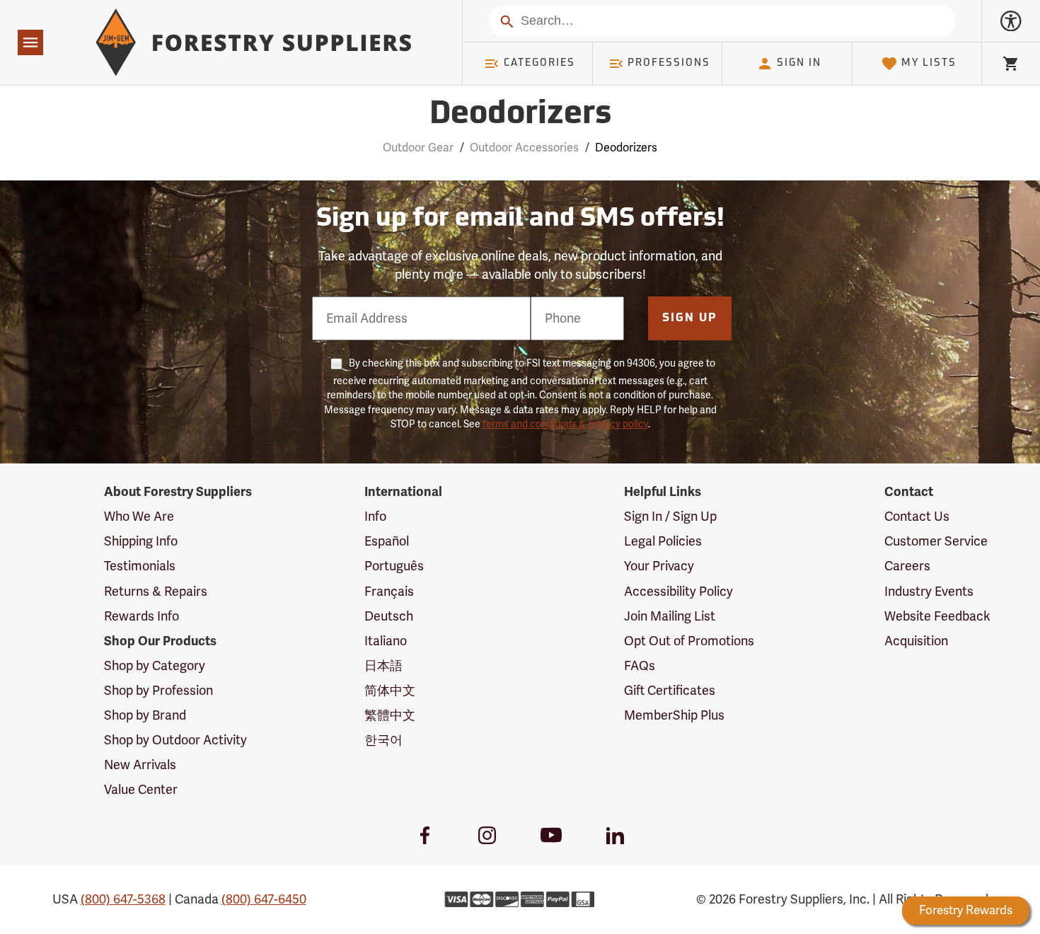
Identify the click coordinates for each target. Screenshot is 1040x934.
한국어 (383, 740)
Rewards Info (141, 616)
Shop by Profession (158, 690)
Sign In (799, 63)
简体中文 (389, 690)
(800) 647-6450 (263, 899)
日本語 (383, 666)
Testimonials (139, 566)
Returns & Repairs (155, 591)
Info (375, 516)
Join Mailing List (669, 616)
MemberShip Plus (674, 715)
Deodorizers (520, 115)
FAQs (639, 666)
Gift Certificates (669, 690)
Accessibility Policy (678, 591)
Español (386, 541)
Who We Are (139, 516)
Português (394, 566)
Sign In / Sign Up (670, 516)
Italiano (385, 641)
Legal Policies (663, 541)
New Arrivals (140, 765)
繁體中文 (389, 715)
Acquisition (916, 641)
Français (389, 591)
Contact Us (916, 516)
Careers (907, 566)
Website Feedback (937, 616)
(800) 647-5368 (123, 899)
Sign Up (689, 318)
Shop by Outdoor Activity (175, 740)
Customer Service (936, 541)
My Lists (929, 63)
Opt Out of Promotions (689, 641)
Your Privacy (659, 566)
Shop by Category (154, 666)
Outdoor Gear (418, 148)
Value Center (141, 789)
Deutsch (388, 616)
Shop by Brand (145, 715)
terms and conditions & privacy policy (565, 424)
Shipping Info (141, 541)
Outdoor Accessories (524, 148)
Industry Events (928, 591)
